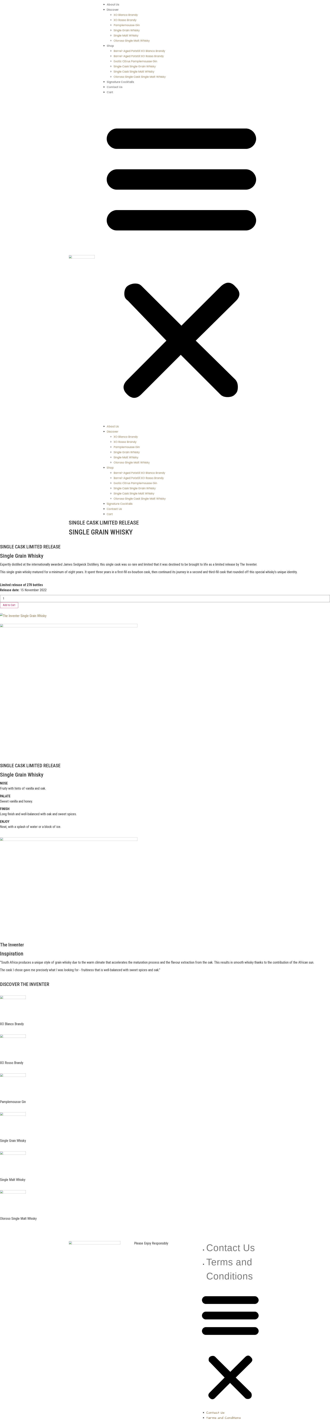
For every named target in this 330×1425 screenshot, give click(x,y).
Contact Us (115, 87)
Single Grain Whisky (127, 30)
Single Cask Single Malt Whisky (134, 72)
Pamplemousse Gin (127, 25)
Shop (110, 46)
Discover (113, 10)
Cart (110, 92)
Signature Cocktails (120, 82)
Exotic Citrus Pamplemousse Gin (135, 61)
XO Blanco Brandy (126, 15)
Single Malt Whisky (126, 35)
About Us (113, 5)
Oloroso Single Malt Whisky (132, 41)
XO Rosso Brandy (125, 20)
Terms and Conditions (223, 1418)
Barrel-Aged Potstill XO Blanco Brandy (139, 51)
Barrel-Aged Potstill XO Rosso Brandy (139, 56)
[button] (181, 259)
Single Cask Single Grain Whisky (135, 66)
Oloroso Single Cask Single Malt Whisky (140, 77)
